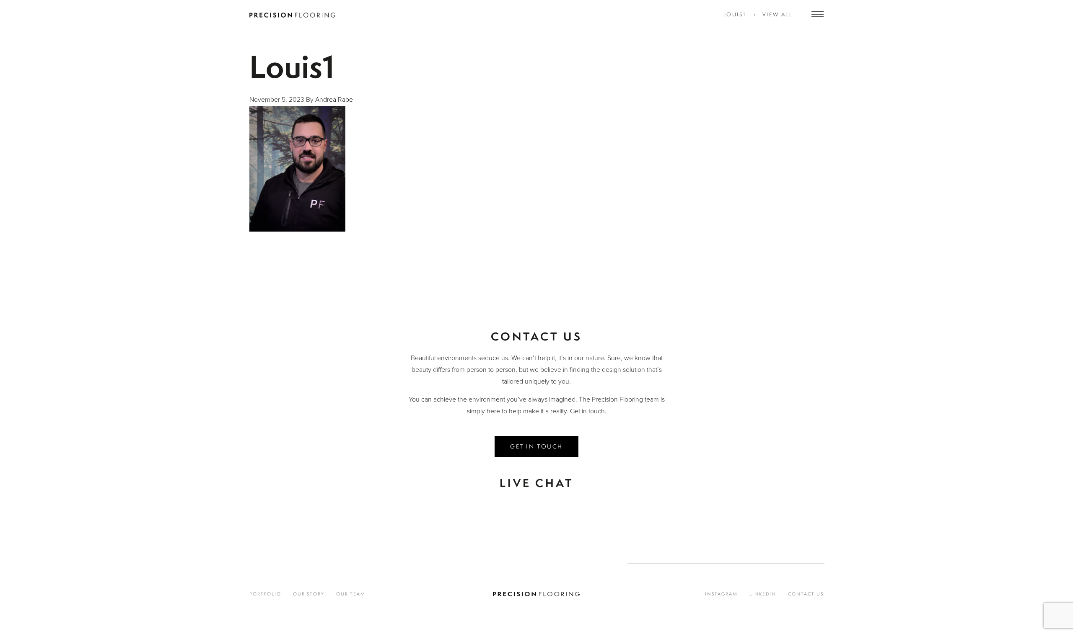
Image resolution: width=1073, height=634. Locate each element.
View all (777, 14)
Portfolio (265, 594)
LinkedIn (762, 594)
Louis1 (734, 14)
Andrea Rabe (334, 99)
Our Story (308, 594)
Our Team (350, 594)
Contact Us (806, 594)
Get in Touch (536, 446)
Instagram (721, 594)
